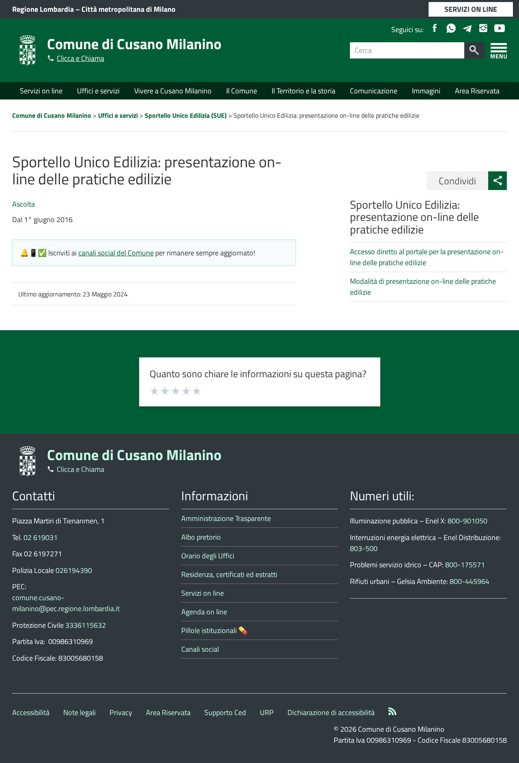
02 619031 (41, 537)
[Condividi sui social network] (497, 180)
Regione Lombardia (43, 9)
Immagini (426, 90)
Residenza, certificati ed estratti (229, 574)
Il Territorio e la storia (303, 90)
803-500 (363, 548)
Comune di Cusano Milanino (134, 43)
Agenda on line (204, 611)
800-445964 (469, 581)
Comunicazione (373, 90)
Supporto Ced (225, 712)
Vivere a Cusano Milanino (173, 90)
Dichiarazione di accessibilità (331, 712)
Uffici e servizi (98, 90)
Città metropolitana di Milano (128, 9)
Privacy (120, 712)
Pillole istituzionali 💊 (214, 630)
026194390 (74, 570)
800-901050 (467, 520)
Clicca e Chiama (80, 58)
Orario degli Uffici (207, 555)
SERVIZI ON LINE (470, 9)
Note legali (79, 712)
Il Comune (241, 90)
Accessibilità (30, 712)
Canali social (200, 649)
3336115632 (85, 625)
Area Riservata (477, 90)
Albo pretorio (201, 537)
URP (267, 712)
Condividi (457, 180)
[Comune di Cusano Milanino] (27, 49)
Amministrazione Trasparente (226, 518)
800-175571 (465, 564)
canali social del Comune (116, 252)
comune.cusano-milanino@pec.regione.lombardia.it (66, 603)
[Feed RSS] (392, 712)
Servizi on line (41, 90)
